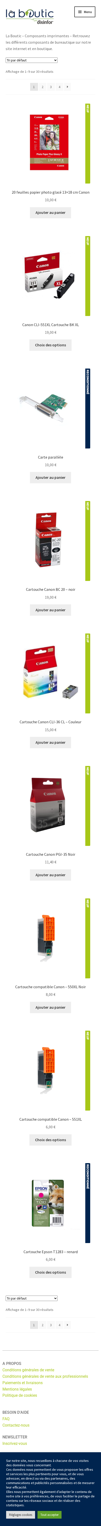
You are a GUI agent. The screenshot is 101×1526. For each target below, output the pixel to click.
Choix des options (50, 344)
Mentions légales (17, 1389)
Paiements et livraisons (22, 1382)
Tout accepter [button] (49, 1515)
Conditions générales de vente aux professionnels (45, 1376)
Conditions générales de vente (28, 1370)
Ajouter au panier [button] (50, 212)
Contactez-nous (15, 1425)
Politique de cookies (19, 1395)
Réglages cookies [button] (20, 1515)
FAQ (6, 1418)
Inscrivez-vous (14, 1443)
